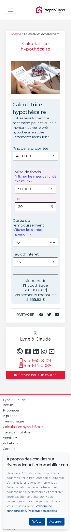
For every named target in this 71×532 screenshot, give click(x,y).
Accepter (55, 521)
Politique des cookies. (42, 511)
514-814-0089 (38, 365)
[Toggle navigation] (10, 10)
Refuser (37, 521)
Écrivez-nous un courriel (37, 375)
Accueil (16, 34)
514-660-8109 (37, 360)
